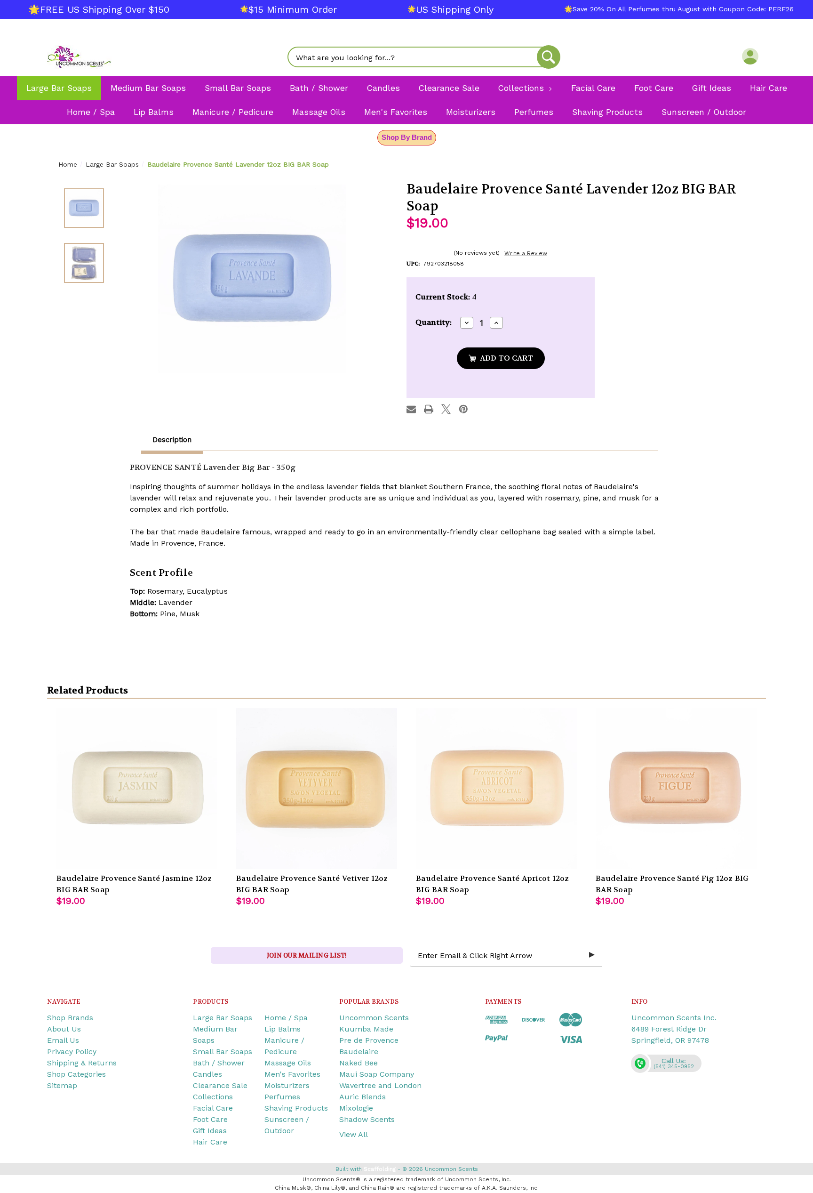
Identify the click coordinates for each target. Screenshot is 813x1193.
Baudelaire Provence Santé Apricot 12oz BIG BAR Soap (492, 884)
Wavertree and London (380, 1085)
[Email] (411, 409)
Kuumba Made (366, 1028)
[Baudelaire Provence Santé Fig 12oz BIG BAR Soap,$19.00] (676, 788)
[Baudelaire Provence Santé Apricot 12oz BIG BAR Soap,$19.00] (496, 788)
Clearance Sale (220, 1085)
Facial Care (213, 1108)
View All (353, 1134)
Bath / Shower (219, 1062)
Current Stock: (446, 297)
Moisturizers (287, 1085)
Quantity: (433, 322)
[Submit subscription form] (592, 955)
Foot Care (210, 1119)
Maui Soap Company (376, 1074)
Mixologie (356, 1108)
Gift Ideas (210, 1130)
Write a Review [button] (525, 253)
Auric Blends (362, 1096)
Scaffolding (380, 1169)
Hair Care (210, 1141)
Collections (213, 1096)
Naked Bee (358, 1062)
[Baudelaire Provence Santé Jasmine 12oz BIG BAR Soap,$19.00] (136, 788)
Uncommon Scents (374, 1017)
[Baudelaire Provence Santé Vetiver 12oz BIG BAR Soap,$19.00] (316, 788)
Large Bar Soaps (222, 1017)
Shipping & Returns (82, 1062)
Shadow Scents (367, 1119)
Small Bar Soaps (222, 1051)
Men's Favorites (292, 1074)
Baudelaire (358, 1051)
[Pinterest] (463, 409)
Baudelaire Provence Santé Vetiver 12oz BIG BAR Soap (312, 884)
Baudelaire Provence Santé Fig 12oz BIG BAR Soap (672, 884)
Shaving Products (296, 1108)
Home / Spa (286, 1017)
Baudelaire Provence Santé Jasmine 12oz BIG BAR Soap (134, 884)
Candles (207, 1074)
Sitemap (62, 1085)
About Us (64, 1028)
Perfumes (282, 1096)
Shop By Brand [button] (407, 137)
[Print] (428, 409)
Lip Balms (282, 1028)
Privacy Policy (71, 1051)
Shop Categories (76, 1074)
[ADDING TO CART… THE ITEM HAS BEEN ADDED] (501, 358)
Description (171, 439)
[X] (446, 409)
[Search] (548, 57)
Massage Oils (287, 1062)
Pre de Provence (369, 1040)
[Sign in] (750, 56)
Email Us (63, 1040)
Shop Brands (70, 1017)
